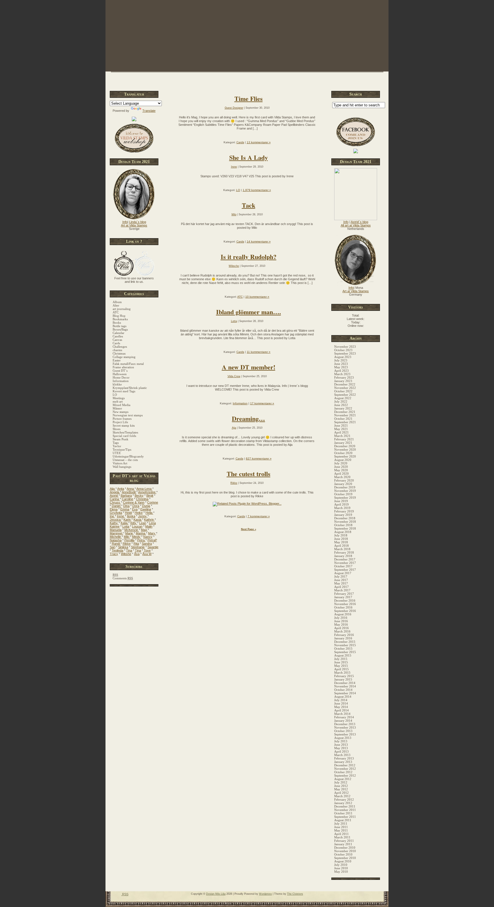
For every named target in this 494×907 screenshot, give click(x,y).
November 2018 (345, 521)
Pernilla (129, 540)
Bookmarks (120, 319)
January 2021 (343, 442)
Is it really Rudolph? (248, 256)
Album (117, 302)
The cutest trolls (248, 473)
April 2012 (341, 792)
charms (117, 350)
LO (115, 394)
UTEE (117, 453)
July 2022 (340, 401)
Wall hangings (122, 466)
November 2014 (345, 686)
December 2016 (344, 600)
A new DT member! (248, 367)
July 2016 (340, 617)
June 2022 (341, 405)
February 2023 (344, 377)
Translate (149, 110)
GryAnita (116, 512)
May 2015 (341, 665)
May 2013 (341, 748)
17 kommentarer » (262, 403)
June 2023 (341, 363)
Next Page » (248, 529)
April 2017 (341, 586)
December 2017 (344, 559)
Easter (117, 360)
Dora (135, 506)
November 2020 (345, 449)
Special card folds (124, 435)
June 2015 (341, 662)
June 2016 (341, 621)
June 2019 (341, 501)
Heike (139, 512)
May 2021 (341, 429)
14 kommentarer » (259, 241)
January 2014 (343, 720)
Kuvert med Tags (124, 391)
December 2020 (344, 446)
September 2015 (345, 652)
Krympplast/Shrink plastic (130, 387)
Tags (116, 442)
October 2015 (343, 648)
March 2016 (342, 631)
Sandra (147, 543)
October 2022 (343, 391)
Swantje (153, 547)
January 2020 (343, 484)
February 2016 (344, 635)
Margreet (116, 533)
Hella (149, 512)
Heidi (128, 512)
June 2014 (341, 703)
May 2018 (341, 542)
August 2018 (342, 532)
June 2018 (341, 538)
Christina (142, 499)
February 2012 (344, 799)
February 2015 (344, 676)
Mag (144, 530)
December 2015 (344, 641)
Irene (121, 516)
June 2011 (341, 827)
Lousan (137, 526)
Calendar (118, 333)
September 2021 (345, 422)
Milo (127, 536)
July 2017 (340, 576)
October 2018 (343, 525)
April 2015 (341, 669)
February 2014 (344, 717)
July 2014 (340, 700)
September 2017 (345, 569)
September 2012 (345, 775)
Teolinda (117, 550)
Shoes (116, 429)
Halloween (120, 374)
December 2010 (344, 847)
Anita (120, 488)
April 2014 (341, 710)
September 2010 (345, 858)
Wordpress (265, 893)
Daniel (116, 506)
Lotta (125, 526)
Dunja (146, 506)
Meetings (119, 398)
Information (121, 381)
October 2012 (343, 772)
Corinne (152, 502)
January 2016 (343, 638)
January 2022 (343, 408)
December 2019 (344, 487)
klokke (117, 384)
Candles (118, 336)
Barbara (126, 495)
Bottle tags (119, 326)
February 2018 (344, 552)
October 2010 (343, 854)
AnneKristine (147, 492)
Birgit (149, 495)
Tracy (114, 554)
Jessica (115, 519)
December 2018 (344, 518)
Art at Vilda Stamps (134, 225)
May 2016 (341, 624)
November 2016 (345, 604)
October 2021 (343, 418)
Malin (148, 526)
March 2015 (342, 672)
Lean (142, 523)
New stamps (120, 411)
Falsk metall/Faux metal (128, 363)
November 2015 (345, 645)
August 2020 (342, 460)
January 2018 (343, 556)
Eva (135, 509)
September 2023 (345, 353)
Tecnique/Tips (122, 449)
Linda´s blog (137, 222)
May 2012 (341, 789)
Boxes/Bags (120, 329)
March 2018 (342, 549)
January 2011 (343, 844)
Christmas (119, 353)
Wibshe (126, 554)
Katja (124, 523)
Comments (123, 578)
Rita (136, 543)
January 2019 (343, 514)
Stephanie (138, 547)
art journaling (122, 309)
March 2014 (342, 713)
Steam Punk (120, 439)
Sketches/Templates (125, 432)
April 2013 (341, 751)
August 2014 (342, 696)
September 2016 (345, 610)
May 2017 (341, 583)
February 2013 (344, 758)
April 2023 (341, 370)
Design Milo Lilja (216, 893)
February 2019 (344, 511)
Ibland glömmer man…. (248, 312)
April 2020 (341, 473)
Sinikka (123, 547)
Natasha (115, 540)
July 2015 (340, 659)
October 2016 (343, 607)
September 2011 (345, 816)
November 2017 (345, 562)
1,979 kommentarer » (257, 190)
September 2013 (345, 734)
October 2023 (343, 350)
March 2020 (342, 477)
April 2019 (341, 504)
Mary (152, 533)
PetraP (152, 540)
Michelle (116, 536)
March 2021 (342, 435)
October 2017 (343, 566)
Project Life (120, 422)
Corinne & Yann (133, 502)
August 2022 (342, 398)
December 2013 (344, 724)
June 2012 (341, 785)
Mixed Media (121, 405)
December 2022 (344, 384)
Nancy (147, 536)
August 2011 (342, 820)
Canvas (117, 339)
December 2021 (344, 411)
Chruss (115, 502)
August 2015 (342, 655)
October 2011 (343, 813)
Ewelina (145, 509)
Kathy (114, 523)
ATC (116, 312)
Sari (112, 547)
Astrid (114, 495)
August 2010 (342, 861)
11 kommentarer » (258, 351)
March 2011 (342, 837)
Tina (129, 550)
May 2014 (341, 707)
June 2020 (341, 466)
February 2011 (344, 840)
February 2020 (344, 480)
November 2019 (345, 490)
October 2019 (343, 494)
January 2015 (343, 679)
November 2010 (345, 851)
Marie (129, 533)
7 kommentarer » (259, 516)
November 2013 (345, 727)
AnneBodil (129, 492)
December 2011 (344, 806)
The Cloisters (295, 893)
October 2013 (343, 731)
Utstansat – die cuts (125, 460)
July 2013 (340, 741)
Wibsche (234, 265)
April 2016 (341, 628)
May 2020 (341, 470)
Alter (116, 305)
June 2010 (341, 868)
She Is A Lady (248, 157)
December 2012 (344, 765)
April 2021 (341, 432)
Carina (115, 499)
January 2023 (343, 381)
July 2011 (340, 823)
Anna (131, 488)
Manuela (115, 530)
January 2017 (343, 597)
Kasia (138, 519)
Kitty (133, 523)
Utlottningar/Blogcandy (128, 456)
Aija (112, 488)
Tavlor (117, 446)
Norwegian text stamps (128, 415)
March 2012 (342, 796)
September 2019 (345, 497)
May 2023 (341, 367)
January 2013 (343, 761)
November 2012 (345, 768)
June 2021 (341, 425)
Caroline (127, 499)
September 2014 (345, 693)
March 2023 (342, 374)
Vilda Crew (234, 376)
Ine (112, 516)
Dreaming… (248, 418)
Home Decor (121, 377)
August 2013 (342, 737)
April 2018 (341, 545)
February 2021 (344, 439)
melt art (118, 401)
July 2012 (340, 782)
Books (117, 322)
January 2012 (343, 803)
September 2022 (345, 394)
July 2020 (340, 463)
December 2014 (344, 683)
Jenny (143, 516)
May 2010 (341, 871)
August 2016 (342, 614)
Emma (124, 509)
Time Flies (248, 98)
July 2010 (340, 864)
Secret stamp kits (124, 425)
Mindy (136, 536)
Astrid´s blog (359, 222)
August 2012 (342, 779)
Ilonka (131, 516)
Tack (248, 205)
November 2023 (345, 346)
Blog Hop (119, 315)
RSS (124, 894)
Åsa (137, 554)
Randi (116, 543)
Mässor (117, 408)
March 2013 (342, 755)
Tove (147, 550)
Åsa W (147, 554)
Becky (139, 495)
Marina (141, 533)
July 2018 (340, 535)
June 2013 (341, 744)
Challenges (120, 346)
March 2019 (342, 508)
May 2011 (341, 830)
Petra (141, 540)
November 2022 (345, 387)
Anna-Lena (144, 488)
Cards (116, 343)
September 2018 (345, 528)
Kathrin (149, 519)
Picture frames (122, 418)
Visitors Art (120, 463)
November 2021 (345, 415)
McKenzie (131, 530)
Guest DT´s (120, 370)
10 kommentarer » (257, 296)
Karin (128, 519)
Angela (115, 492)
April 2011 (341, 834)
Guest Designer (234, 107)
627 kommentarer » (259, 458)
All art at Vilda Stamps (356, 225)
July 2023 (340, 360)
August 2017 (342, 573)
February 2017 (344, 593)
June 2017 (341, 580)
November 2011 (345, 809)
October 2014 (343, 689)
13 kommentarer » (259, 142)
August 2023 (342, 357)
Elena (113, 509)
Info (125, 222)
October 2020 (343, 453)
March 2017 (342, 590)
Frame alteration (123, 367)
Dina (126, 506)
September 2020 (345, 456)
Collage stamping (124, 357)
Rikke (127, 543)
